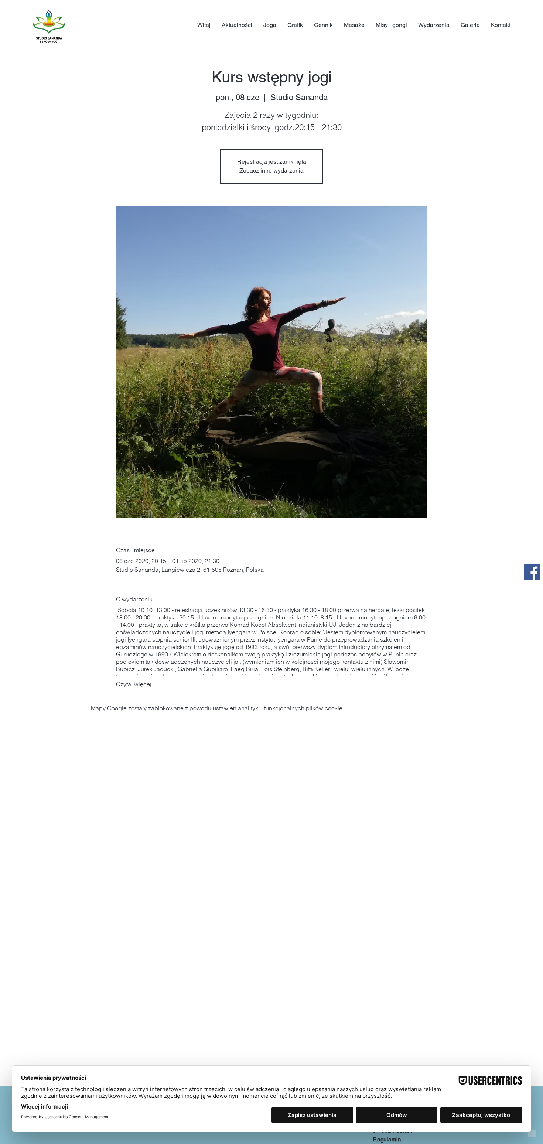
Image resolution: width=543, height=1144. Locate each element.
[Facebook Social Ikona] (532, 572)
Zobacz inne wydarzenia (271, 170)
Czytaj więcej (133, 684)
